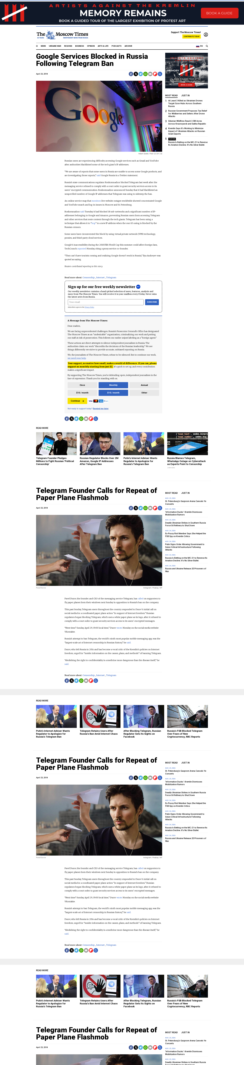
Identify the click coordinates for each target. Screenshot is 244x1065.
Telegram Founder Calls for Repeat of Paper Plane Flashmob (96, 494)
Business (79, 46)
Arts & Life (103, 46)
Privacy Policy (89, 307)
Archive (128, 46)
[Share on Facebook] (131, 74)
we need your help (77, 358)
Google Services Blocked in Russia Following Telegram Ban (92, 60)
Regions (68, 46)
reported (81, 248)
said (99, 175)
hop (93, 223)
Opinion (91, 46)
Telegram (111, 277)
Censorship (89, 277)
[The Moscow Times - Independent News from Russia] (62, 35)
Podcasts (116, 46)
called (140, 598)
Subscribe (152, 302)
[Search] (207, 46)
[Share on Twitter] (136, 74)
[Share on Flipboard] (155, 74)
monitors (96, 201)
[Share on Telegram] (140, 74)
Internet (100, 277)
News (43, 46)
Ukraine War (55, 46)
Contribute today (192, 36)
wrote (119, 628)
